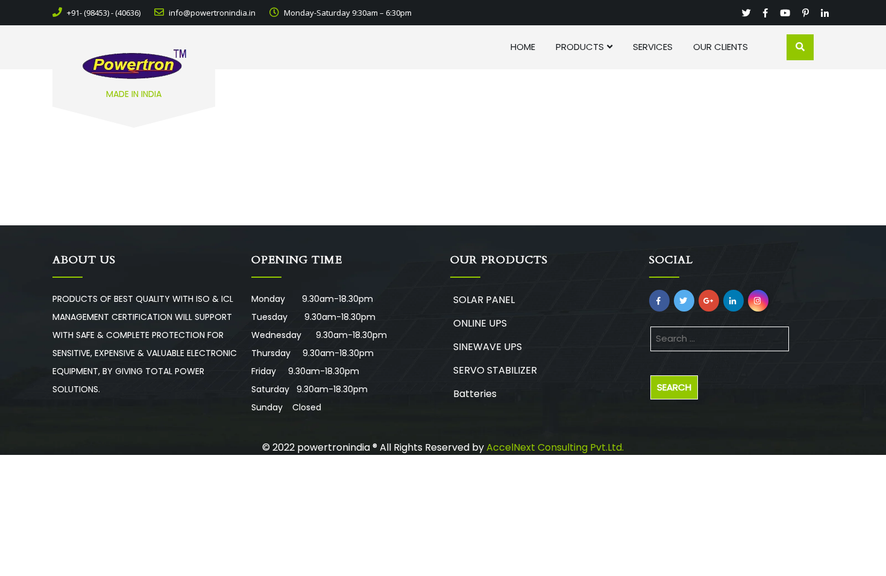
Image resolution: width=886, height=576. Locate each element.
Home (523, 46)
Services (653, 46)
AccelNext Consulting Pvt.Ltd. (555, 447)
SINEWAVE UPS (487, 347)
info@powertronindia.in (211, 12)
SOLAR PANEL (484, 300)
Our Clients (720, 46)
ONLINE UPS (480, 323)
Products (580, 46)
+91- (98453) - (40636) (102, 12)
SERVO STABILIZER (495, 370)
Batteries (475, 394)
